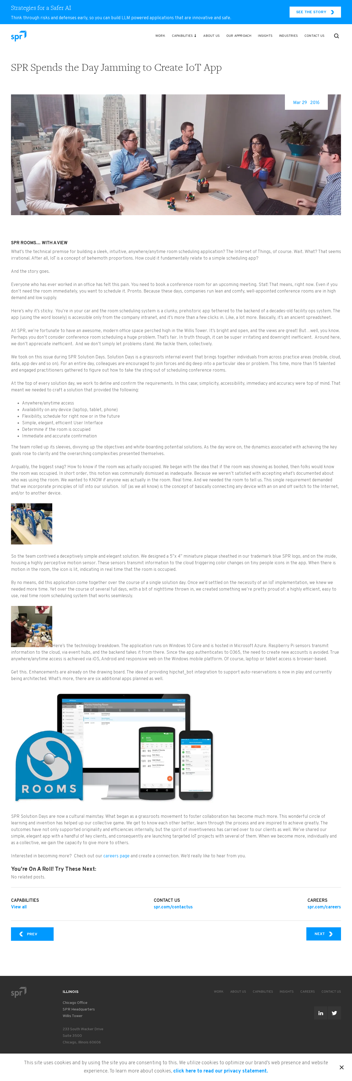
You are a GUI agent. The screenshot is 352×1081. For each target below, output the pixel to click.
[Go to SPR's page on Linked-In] (320, 1013)
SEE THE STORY (311, 12)
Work (160, 36)
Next (328, 933)
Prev (40, 934)
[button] (336, 36)
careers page (116, 856)
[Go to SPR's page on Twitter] (334, 1013)
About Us (211, 36)
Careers (307, 992)
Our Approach (238, 36)
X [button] (342, 1066)
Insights (265, 36)
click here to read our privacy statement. (220, 1071)
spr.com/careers (324, 907)
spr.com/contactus (173, 907)
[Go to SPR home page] (18, 992)
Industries (288, 36)
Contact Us (314, 36)
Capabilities (182, 36)
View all (19, 907)
